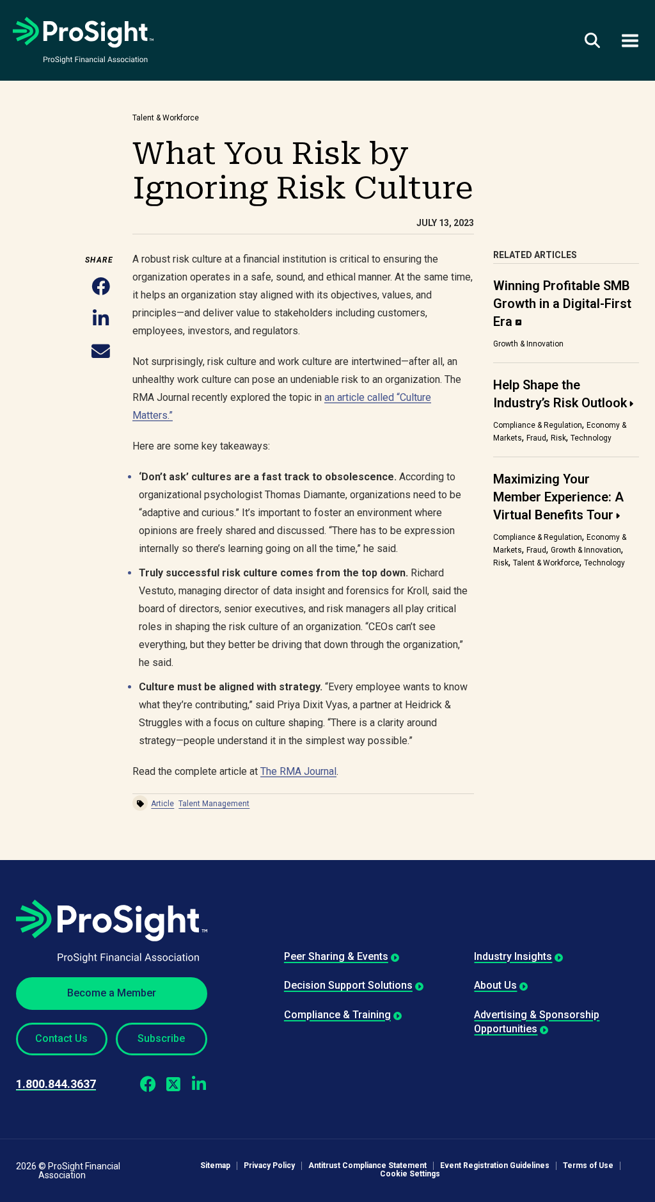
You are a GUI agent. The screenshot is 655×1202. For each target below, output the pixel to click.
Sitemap (215, 1166)
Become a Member (111, 993)
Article (162, 803)
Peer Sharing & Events (336, 956)
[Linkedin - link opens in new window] (199, 1084)
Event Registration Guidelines (494, 1166)
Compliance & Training (337, 1015)
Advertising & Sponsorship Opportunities (536, 1022)
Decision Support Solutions (348, 985)
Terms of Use (588, 1166)
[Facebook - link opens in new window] (148, 1084)
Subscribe (161, 1038)
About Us (495, 985)
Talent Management (213, 803)
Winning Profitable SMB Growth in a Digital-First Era (562, 303)
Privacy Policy (269, 1166)
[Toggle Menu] (630, 40)
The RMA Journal (298, 771)
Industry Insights (513, 956)
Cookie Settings (410, 1174)
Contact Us (61, 1038)
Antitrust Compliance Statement (367, 1166)
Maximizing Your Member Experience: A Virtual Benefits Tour (558, 497)
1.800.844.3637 (56, 1084)
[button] (101, 287)
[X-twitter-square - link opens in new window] (174, 1084)
